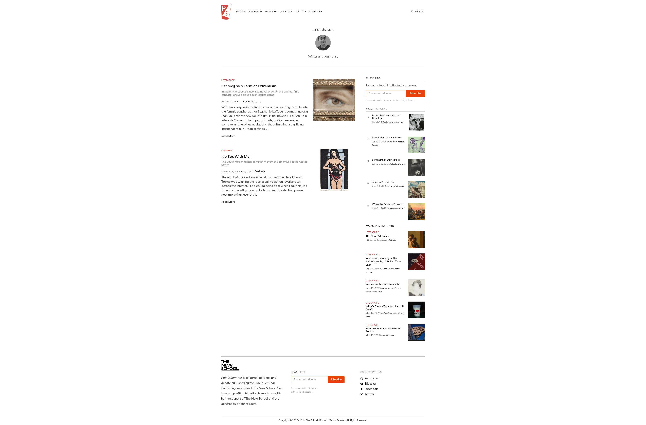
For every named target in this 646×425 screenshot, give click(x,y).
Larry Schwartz (397, 186)
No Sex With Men (236, 156)
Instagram (371, 378)
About (301, 11)
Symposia (315, 11)
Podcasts (286, 11)
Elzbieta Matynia (397, 164)
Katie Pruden (389, 335)
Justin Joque (398, 122)
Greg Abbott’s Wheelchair (386, 138)
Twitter (369, 394)
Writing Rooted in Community (383, 284)
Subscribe (415, 94)
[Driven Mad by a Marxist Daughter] (416, 122)
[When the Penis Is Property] (416, 211)
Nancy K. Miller (389, 240)
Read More (228, 136)
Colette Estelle (390, 288)
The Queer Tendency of (383, 262)
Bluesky (370, 383)
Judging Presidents (383, 182)
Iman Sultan (251, 101)
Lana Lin (386, 268)
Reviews (240, 11)
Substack (410, 100)
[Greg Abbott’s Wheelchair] (416, 145)
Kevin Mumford (397, 208)
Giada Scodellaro (374, 291)
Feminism (226, 151)
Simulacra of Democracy (386, 160)
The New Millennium (377, 236)
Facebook (371, 389)
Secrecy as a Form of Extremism (248, 86)
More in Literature (380, 226)
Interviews (255, 11)
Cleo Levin (388, 313)
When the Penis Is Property (387, 204)
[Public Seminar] (227, 12)
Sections (270, 11)
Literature (228, 80)
